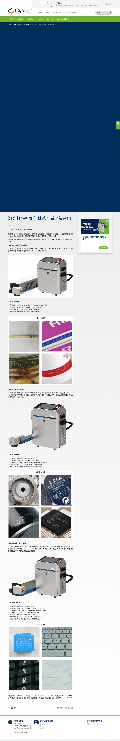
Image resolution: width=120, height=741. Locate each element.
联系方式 (75, 12)
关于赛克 (41, 12)
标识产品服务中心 (63, 19)
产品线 (60, 12)
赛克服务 (21, 19)
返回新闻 (13, 708)
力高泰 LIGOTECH (51, 12)
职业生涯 (50, 19)
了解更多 (103, 247)
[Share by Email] (72, 707)
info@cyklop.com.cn (20, 732)
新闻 (65, 12)
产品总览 (11, 19)
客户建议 (31, 19)
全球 (69, 12)
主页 (35, 12)
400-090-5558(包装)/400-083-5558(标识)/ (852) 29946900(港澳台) (77, 5)
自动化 (41, 19)
